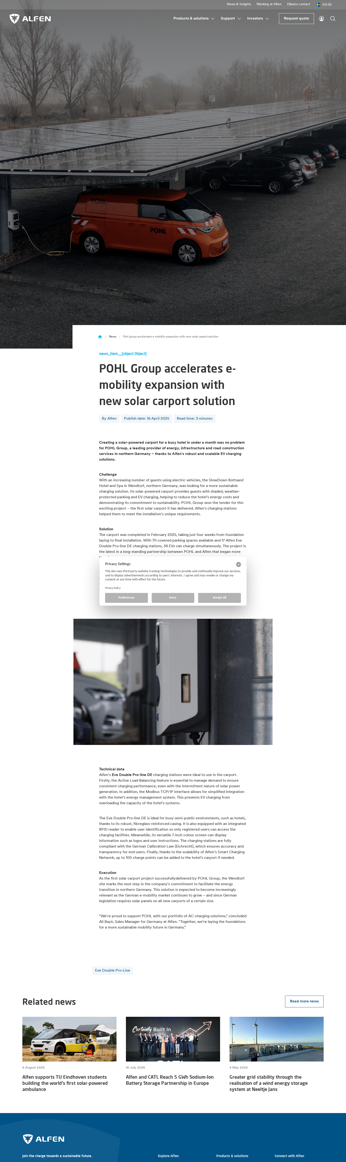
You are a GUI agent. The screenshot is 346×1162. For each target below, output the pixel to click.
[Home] (100, 336)
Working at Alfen (269, 4)
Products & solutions (191, 18)
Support (228, 18)
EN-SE (327, 4)
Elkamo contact (298, 4)
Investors (255, 18)
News (112, 336)
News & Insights (239, 4)
